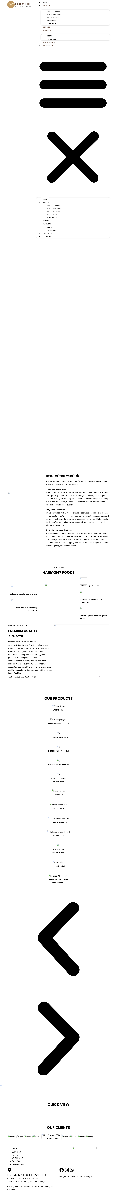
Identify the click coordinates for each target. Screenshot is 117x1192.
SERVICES (46, 27)
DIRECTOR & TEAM (54, 15)
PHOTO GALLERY (49, 42)
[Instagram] (67, 1170)
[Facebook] (61, 1170)
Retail (49, 36)
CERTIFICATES (52, 24)
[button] (73, 121)
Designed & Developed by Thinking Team (77, 1176)
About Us (46, 6)
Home (45, 3)
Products (47, 30)
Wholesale (51, 39)
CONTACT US (48, 45)
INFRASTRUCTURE (53, 18)
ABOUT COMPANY (53, 11)
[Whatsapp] (72, 1170)
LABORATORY (52, 21)
